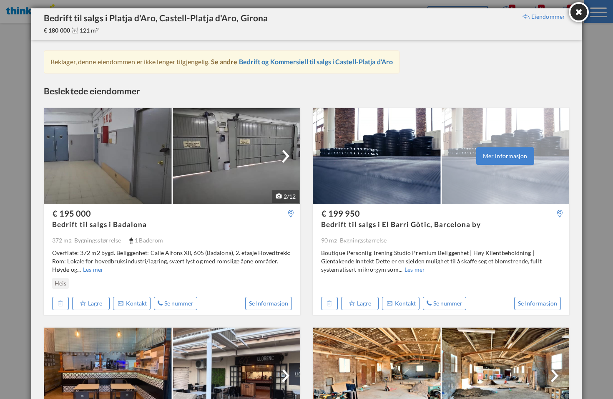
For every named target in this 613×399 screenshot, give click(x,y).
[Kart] (291, 213)
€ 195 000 (72, 213)
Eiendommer (548, 17)
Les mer (93, 269)
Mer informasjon (505, 155)
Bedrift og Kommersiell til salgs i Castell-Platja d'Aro (316, 62)
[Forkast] (60, 303)
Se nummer (178, 303)
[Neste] (285, 156)
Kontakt (136, 303)
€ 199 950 (341, 213)
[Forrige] (55, 283)
